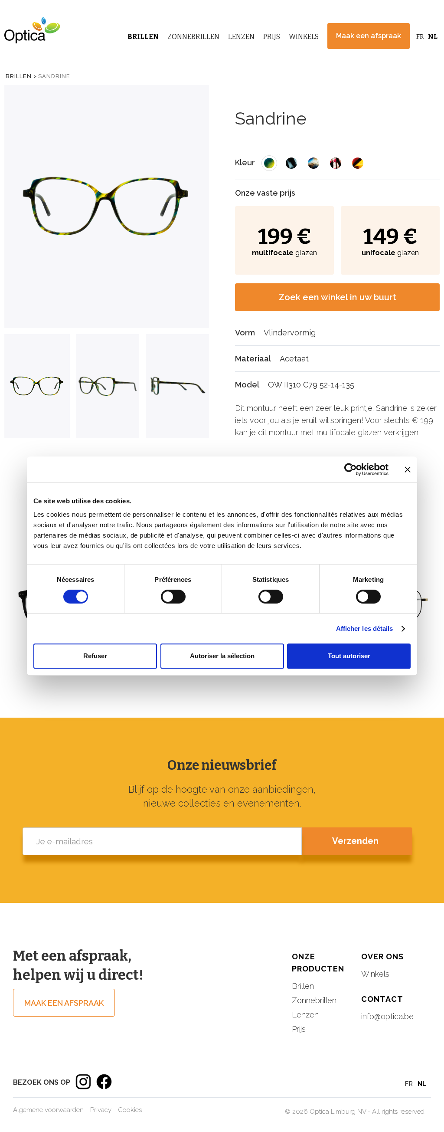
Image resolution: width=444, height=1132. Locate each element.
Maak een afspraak (368, 36)
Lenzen (241, 37)
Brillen (143, 37)
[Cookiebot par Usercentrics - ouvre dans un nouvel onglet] (350, 469)
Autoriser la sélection (222, 656)
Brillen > (21, 76)
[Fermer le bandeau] (408, 469)
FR (420, 36)
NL (432, 36)
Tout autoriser (349, 656)
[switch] (173, 597)
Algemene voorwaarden (48, 1110)
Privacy (100, 1110)
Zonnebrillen (193, 37)
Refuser (95, 656)
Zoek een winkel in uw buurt (337, 297)
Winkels (304, 37)
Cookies (130, 1110)
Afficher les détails (364, 628)
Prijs (271, 37)
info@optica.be (387, 1016)
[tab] (37, 386)
